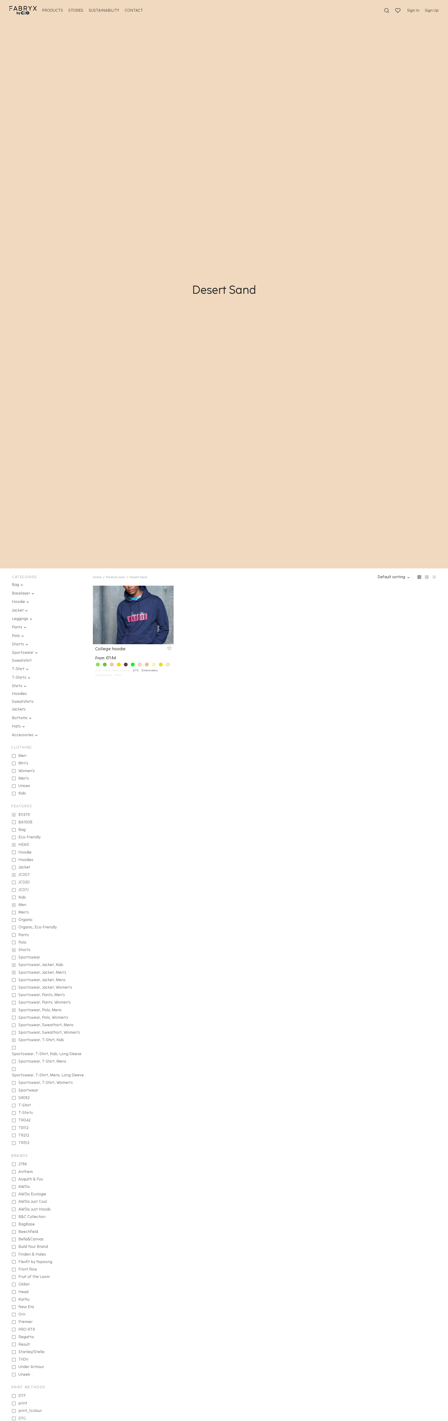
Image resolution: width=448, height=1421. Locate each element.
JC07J (23, 890)
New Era (26, 1307)
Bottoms (20, 718)
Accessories (23, 735)
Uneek (24, 1374)
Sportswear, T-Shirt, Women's (45, 1082)
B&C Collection (32, 1216)
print (22, 1403)
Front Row (27, 1269)
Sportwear (28, 1090)
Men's (23, 778)
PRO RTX (26, 1329)
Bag (15, 584)
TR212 (23, 1135)
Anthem (25, 1171)
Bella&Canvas (31, 1239)
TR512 (23, 1143)
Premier (25, 1322)
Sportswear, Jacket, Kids (40, 964)
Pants (17, 627)
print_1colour (30, 1410)
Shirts (17, 686)
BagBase (26, 1224)
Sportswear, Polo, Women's (43, 1017)
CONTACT (134, 10)
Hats (16, 726)
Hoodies (19, 693)
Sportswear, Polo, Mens (40, 1010)
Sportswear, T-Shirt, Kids (41, 1040)
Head (23, 1292)
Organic (25, 919)
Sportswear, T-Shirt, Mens (42, 1061)
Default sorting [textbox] (391, 577)
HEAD (23, 844)
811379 (24, 814)
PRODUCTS (52, 10)
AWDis (24, 1186)
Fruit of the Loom (34, 1276)
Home (97, 577)
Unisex (24, 786)
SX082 (24, 1098)
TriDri (23, 1359)
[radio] (97, 664)
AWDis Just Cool (32, 1201)
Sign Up (432, 10)
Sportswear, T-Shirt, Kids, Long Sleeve (46, 1054)
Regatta (26, 1337)
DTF (22, 1395)
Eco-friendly (29, 837)
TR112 (23, 1128)
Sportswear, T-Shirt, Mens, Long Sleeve (48, 1075)
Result (24, 1344)
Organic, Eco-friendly (37, 927)
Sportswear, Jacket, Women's (45, 987)
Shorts (18, 644)
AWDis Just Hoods (34, 1209)
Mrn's (23, 763)
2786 (22, 1164)
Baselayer (21, 593)
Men (22, 755)
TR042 (24, 1120)
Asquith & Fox (30, 1179)
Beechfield (28, 1231)
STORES (75, 10)
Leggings (20, 618)
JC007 (24, 874)
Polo (16, 636)
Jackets (19, 709)
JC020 (24, 882)
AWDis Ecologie (32, 1194)
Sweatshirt (22, 660)
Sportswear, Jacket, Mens (42, 980)
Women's (26, 771)
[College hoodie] (133, 615)
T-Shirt (18, 669)
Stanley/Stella (31, 1352)
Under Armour (31, 1367)
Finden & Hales (32, 1254)
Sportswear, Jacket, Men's (42, 972)
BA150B (25, 822)
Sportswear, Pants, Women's (44, 1002)
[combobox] (394, 577)
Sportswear (23, 652)
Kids (22, 793)
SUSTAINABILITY (104, 10)
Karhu (23, 1299)
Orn (21, 1314)
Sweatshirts (23, 701)
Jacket (18, 610)
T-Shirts (19, 677)
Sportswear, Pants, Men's (41, 995)
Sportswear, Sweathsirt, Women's (49, 1032)
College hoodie (110, 648)
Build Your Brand (33, 1246)
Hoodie (18, 601)
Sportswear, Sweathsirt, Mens (46, 1025)
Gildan (24, 1284)
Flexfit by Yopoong (35, 1262)
